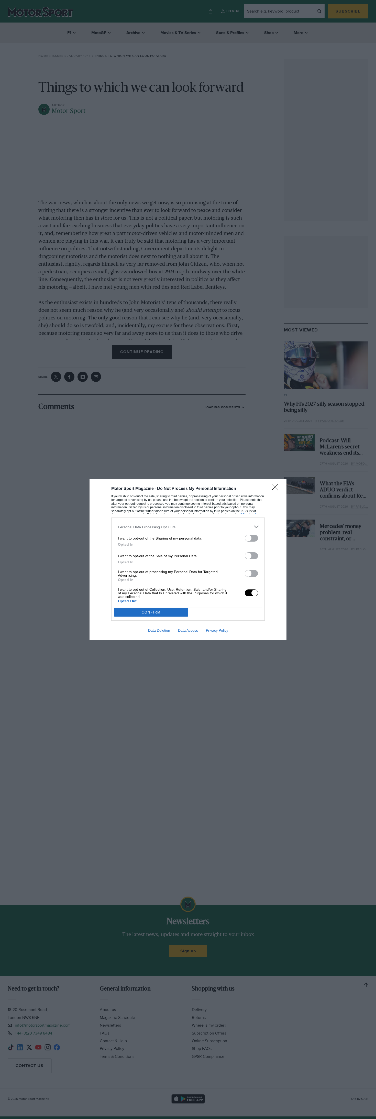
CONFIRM (151, 612)
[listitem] (188, 527)
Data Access (188, 630)
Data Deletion (159, 630)
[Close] (276, 489)
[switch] (251, 538)
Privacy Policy (217, 630)
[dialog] (188, 559)
